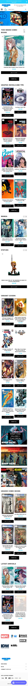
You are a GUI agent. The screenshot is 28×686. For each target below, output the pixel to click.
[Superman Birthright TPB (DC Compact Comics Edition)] (20, 128)
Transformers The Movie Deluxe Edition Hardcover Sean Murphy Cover (7, 108)
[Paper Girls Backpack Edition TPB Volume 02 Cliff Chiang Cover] (8, 158)
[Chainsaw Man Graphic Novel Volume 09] (14, 50)
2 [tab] (13, 24)
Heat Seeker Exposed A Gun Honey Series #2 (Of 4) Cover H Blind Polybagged (20, 319)
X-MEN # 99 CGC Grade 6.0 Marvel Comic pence (20, 547)
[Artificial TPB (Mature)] (20, 158)
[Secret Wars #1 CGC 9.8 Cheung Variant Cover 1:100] (8, 534)
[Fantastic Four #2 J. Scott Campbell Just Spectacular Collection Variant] (8, 398)
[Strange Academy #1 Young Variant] (8, 338)
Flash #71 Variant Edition (7, 380)
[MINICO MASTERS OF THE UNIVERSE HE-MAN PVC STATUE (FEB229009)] (14, 266)
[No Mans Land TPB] (20, 97)
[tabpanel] (14, 18)
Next (24, 32)
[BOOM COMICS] (23, 641)
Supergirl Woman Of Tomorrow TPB (20, 200)
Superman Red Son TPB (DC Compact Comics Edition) (8, 140)
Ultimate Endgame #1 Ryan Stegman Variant (7, 318)
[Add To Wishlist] (2, 36)
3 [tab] (14, 24)
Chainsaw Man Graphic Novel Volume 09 (14, 67)
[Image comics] (23, 636)
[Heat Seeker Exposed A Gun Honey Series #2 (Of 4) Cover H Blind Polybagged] (20, 307)
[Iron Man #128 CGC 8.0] (20, 503)
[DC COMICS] (14, 636)
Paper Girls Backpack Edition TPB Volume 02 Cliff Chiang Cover (8, 170)
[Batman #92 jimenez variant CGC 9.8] (8, 504)
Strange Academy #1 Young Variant (7, 349)
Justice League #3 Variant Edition (20, 380)
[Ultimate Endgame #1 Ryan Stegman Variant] (8, 307)
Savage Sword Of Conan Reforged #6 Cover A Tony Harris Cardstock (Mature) (20, 614)
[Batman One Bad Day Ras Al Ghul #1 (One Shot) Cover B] (20, 398)
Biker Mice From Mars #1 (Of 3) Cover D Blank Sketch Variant (20, 350)
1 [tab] (11, 24)
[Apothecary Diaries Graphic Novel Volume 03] (20, 228)
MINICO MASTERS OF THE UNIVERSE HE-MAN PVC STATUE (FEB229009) (14, 281)
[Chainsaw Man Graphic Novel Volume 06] (20, 575)
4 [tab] (16, 24)
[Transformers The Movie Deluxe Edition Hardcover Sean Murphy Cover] (8, 97)
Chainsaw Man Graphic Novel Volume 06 (20, 586)
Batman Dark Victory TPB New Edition (7, 200)
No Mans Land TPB (20, 107)
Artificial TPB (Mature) (20, 169)
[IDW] (5, 646)
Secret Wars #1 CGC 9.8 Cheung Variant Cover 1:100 (8, 547)
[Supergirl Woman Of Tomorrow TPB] (20, 188)
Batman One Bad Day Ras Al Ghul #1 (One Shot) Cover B (20, 410)
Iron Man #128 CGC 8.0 (20, 514)
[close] (26, 2)
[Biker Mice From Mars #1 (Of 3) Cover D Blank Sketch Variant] (20, 338)
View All (14, 79)
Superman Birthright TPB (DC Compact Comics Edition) (20, 139)
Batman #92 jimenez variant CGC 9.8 (7, 516)
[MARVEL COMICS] (5, 636)
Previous (24, 30)
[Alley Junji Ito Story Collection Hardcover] (7, 228)
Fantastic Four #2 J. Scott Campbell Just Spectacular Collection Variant (8, 410)
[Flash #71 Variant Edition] (8, 369)
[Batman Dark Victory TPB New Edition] (8, 189)
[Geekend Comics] (6, 5)
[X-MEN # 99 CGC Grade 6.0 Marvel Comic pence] (20, 535)
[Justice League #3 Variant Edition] (20, 369)
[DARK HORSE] (14, 645)
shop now (14, 2)
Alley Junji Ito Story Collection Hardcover (7, 239)
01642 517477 (20, 6)
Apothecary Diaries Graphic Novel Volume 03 (20, 240)
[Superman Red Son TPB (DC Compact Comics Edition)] (8, 128)
